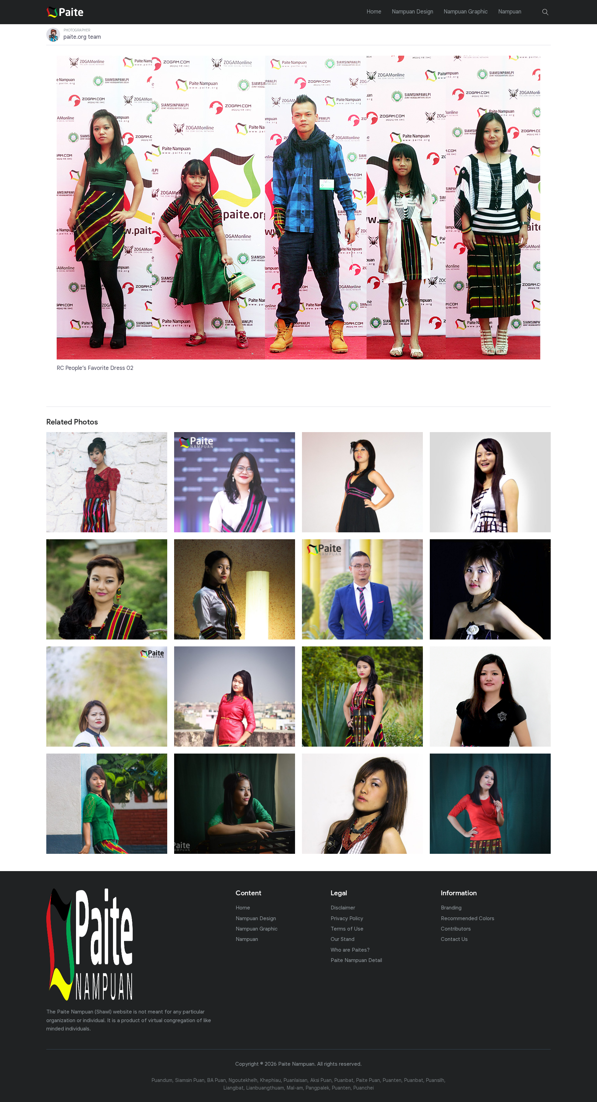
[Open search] (545, 12)
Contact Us (454, 939)
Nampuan (509, 11)
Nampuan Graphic (466, 11)
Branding (451, 907)
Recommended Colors (467, 918)
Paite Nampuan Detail (356, 960)
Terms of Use (347, 928)
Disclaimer (343, 907)
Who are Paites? (350, 949)
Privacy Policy (347, 918)
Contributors (456, 928)
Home (374, 11)
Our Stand (342, 939)
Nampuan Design (412, 11)
